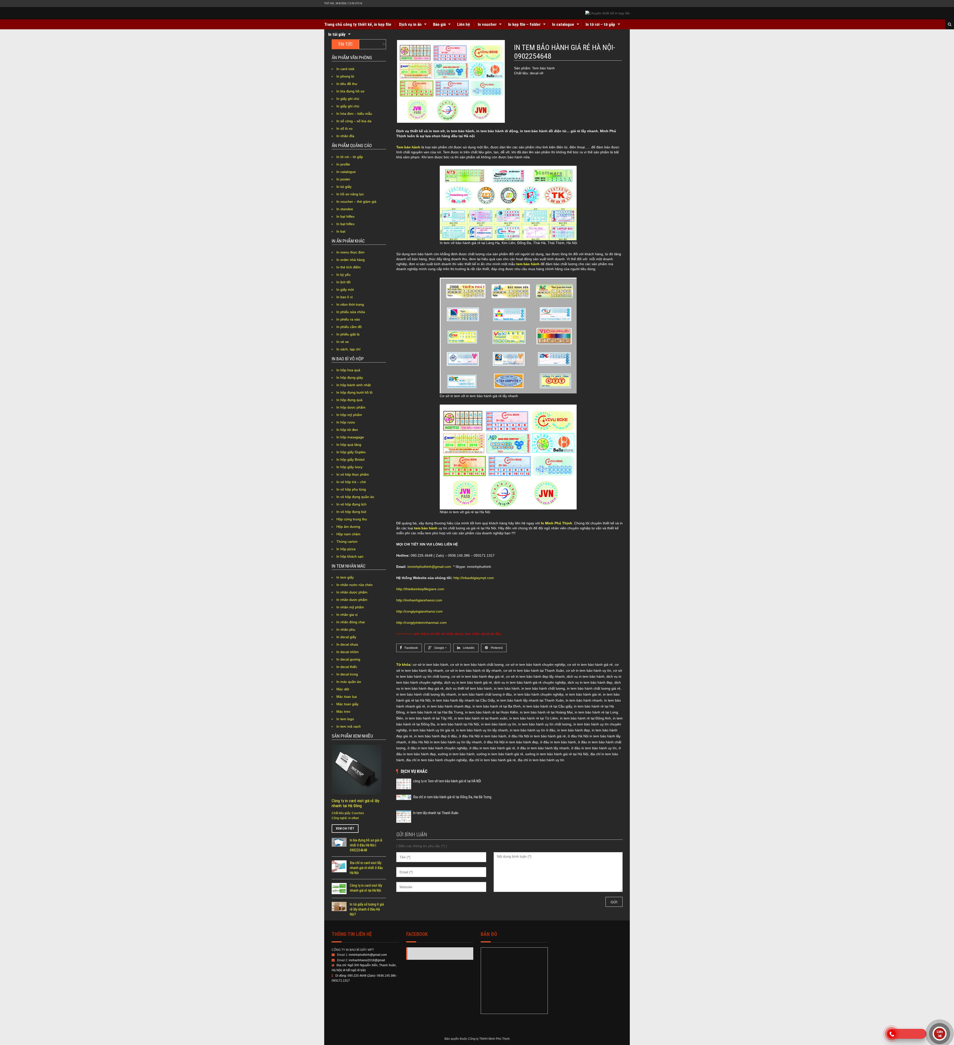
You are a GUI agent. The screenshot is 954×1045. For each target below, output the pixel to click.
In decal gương (348, 659)
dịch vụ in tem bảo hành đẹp (590, 682)
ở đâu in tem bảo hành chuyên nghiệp (437, 748)
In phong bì (345, 76)
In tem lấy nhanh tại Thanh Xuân (435, 813)
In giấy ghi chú (347, 99)
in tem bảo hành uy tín (498, 724)
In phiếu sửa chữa (350, 312)
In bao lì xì (344, 297)
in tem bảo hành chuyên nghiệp (538, 694)
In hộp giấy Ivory (349, 467)
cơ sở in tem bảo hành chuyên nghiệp (535, 665)
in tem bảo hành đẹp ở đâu (435, 736)
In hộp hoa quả (348, 370)
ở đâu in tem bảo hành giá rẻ (492, 748)
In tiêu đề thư (346, 84)
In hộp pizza (346, 549)
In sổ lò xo (344, 128)
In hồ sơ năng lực (350, 194)
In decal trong (347, 674)
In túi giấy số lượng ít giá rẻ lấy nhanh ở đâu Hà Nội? (367, 909)
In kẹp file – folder (524, 24)
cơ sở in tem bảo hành (430, 665)
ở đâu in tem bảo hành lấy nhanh (543, 748)
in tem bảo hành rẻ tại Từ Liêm (533, 718)
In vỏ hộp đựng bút (351, 512)
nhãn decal (454, 634)
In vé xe (342, 342)
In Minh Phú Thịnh (556, 523)
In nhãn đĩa (345, 136)
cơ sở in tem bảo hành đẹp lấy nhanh (535, 676)
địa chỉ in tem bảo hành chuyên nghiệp (436, 760)
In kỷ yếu (343, 275)
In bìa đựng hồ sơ (350, 91)
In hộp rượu (345, 422)
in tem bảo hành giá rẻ (583, 694)
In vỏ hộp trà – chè (351, 482)
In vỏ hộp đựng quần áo (355, 497)
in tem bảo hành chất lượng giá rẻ (593, 688)
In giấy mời (345, 290)
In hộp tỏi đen (347, 430)
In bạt (340, 231)
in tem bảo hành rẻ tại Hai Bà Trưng (435, 712)
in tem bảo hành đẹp (573, 730)
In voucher (487, 24)
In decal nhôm (347, 652)
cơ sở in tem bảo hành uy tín (588, 670)
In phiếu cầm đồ (349, 327)
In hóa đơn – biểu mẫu (354, 114)
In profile (343, 164)
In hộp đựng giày (349, 377)
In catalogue (563, 24)
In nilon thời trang (350, 304)
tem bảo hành (528, 264)
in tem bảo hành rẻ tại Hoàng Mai (546, 712)
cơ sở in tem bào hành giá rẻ (590, 665)
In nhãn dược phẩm (351, 592)
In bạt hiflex (345, 216)
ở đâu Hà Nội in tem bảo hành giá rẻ (537, 736)
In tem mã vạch (348, 726)
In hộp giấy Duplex (351, 452)
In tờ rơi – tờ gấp (600, 24)
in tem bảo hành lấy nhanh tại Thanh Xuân (530, 700)
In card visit (345, 69)
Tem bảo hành (408, 147)
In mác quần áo (348, 682)
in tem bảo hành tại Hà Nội (458, 724)
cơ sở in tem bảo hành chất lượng (477, 665)
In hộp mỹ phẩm (349, 415)
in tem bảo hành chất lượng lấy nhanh (426, 694)
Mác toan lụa (346, 697)
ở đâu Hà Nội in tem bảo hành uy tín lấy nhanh (445, 742)
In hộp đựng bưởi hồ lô (354, 392)
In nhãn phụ (345, 629)
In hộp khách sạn (349, 556)
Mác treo (343, 711)
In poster (343, 179)
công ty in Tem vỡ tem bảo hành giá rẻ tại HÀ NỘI (447, 781)
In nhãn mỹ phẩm (350, 607)
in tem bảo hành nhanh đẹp (449, 706)
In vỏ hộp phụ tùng (351, 489)
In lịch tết (343, 282)
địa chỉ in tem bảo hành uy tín (541, 760)
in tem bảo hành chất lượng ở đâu (485, 694)
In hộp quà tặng (348, 445)
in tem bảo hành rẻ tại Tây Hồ (428, 718)
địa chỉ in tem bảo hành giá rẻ (492, 760)
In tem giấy (345, 577)
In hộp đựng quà (349, 400)
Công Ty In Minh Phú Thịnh (433, 954)
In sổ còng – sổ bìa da (353, 121)
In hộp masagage (350, 437)
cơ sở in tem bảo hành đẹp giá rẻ (477, 676)
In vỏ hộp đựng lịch (351, 504)
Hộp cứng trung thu (351, 519)
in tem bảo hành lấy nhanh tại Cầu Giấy (464, 700)
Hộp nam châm (348, 534)
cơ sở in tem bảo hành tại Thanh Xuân (533, 670)
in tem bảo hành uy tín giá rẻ (431, 730)
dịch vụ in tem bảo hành (585, 676)
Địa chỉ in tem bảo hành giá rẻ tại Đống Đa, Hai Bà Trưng (452, 797)
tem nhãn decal (477, 634)
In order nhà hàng (350, 260)
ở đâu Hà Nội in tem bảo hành (482, 736)
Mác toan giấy (347, 704)
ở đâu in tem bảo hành (558, 742)
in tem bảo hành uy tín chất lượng (544, 724)
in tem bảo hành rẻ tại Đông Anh (585, 718)
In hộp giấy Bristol (350, 459)
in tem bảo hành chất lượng (543, 688)
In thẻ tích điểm (348, 267)
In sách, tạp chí (348, 349)
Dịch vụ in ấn (410, 24)
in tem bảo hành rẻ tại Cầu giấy (547, 706)
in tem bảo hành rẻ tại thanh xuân (480, 718)
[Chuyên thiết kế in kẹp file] (607, 13)
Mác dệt (342, 689)
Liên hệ (463, 24)
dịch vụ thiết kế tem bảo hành (468, 688)
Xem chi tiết (345, 828)
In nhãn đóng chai (350, 622)
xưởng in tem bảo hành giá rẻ (500, 754)
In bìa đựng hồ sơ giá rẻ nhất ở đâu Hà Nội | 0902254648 (366, 845)
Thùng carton (347, 541)
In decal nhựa (347, 644)
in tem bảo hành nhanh (584, 700)
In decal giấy (346, 637)
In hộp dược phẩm (350, 407)
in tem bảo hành (506, 688)
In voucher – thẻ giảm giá (356, 202)
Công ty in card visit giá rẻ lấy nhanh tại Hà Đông (355, 803)
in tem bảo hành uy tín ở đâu (532, 730)
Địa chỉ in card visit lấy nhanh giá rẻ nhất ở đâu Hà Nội (366, 868)
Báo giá (439, 24)
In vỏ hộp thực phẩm (352, 474)
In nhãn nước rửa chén (354, 585)
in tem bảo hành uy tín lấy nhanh (482, 730)
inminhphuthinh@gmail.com (429, 567)
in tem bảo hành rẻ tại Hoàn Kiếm (491, 712)
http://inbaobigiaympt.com (473, 578)
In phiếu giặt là (347, 334)
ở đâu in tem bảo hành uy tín (594, 748)
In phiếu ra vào (348, 319)
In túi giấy (337, 34)
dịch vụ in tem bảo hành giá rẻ (468, 682)
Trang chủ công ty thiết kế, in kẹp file (357, 24)
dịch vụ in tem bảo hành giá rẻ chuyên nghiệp (530, 682)
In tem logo (345, 719)
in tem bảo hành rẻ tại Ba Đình (497, 706)
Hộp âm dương (348, 527)
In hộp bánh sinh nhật (353, 385)
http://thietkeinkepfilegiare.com (420, 589)
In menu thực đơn (350, 252)
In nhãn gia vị (347, 615)
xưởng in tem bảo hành (456, 754)
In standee (344, 209)
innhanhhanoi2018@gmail (367, 960)
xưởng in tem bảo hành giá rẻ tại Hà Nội (556, 754)
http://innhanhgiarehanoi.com (419, 600)
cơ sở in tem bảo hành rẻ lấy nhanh (473, 670)
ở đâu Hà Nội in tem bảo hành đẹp (511, 742)
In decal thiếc (346, 667)
